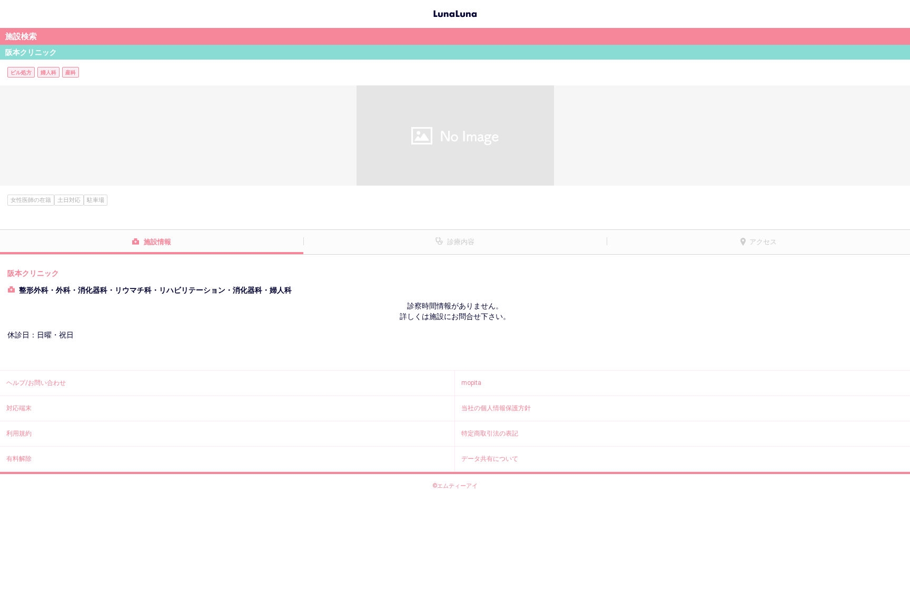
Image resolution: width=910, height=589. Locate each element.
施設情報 (157, 242)
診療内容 (460, 242)
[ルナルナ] (455, 13)
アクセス (763, 242)
